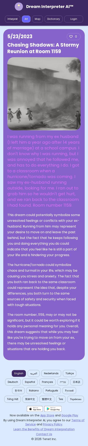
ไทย (61, 399)
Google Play (69, 415)
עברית (63, 382)
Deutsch (13, 382)
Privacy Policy (52, 424)
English (18, 373)
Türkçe (69, 373)
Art (26, 19)
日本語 (76, 382)
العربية (33, 373)
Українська (75, 399)
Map (37, 19)
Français (47, 382)
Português (52, 390)
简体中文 (30, 399)
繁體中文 (47, 399)
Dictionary (53, 19)
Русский (69, 390)
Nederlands (51, 373)
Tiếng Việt (12, 399)
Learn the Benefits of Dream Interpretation (44, 429)
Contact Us (44, 434)
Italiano (34, 390)
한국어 (18, 390)
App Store (47, 415)
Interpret (13, 19)
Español (30, 382)
